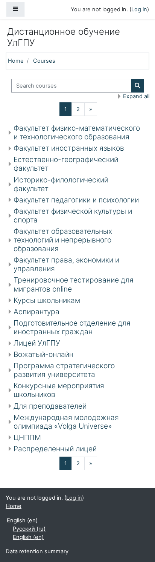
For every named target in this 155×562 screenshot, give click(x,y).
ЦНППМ (27, 437)
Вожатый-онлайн (43, 354)
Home (16, 60)
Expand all (136, 96)
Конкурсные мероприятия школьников (59, 390)
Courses (44, 60)
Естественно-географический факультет (66, 164)
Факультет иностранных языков (69, 148)
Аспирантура (36, 311)
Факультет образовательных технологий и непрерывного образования (63, 240)
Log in (139, 9)
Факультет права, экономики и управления (66, 264)
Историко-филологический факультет (61, 184)
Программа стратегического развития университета (64, 370)
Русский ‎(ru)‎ (29, 528)
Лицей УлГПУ (37, 342)
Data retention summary (37, 551)
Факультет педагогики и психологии (76, 199)
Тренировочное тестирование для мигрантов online (74, 284)
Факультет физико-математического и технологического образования (77, 132)
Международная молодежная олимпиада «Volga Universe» (66, 422)
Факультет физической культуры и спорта (73, 215)
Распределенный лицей (55, 448)
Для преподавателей (50, 406)
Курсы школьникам (47, 300)
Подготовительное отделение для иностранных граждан (72, 327)
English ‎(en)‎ (22, 520)
